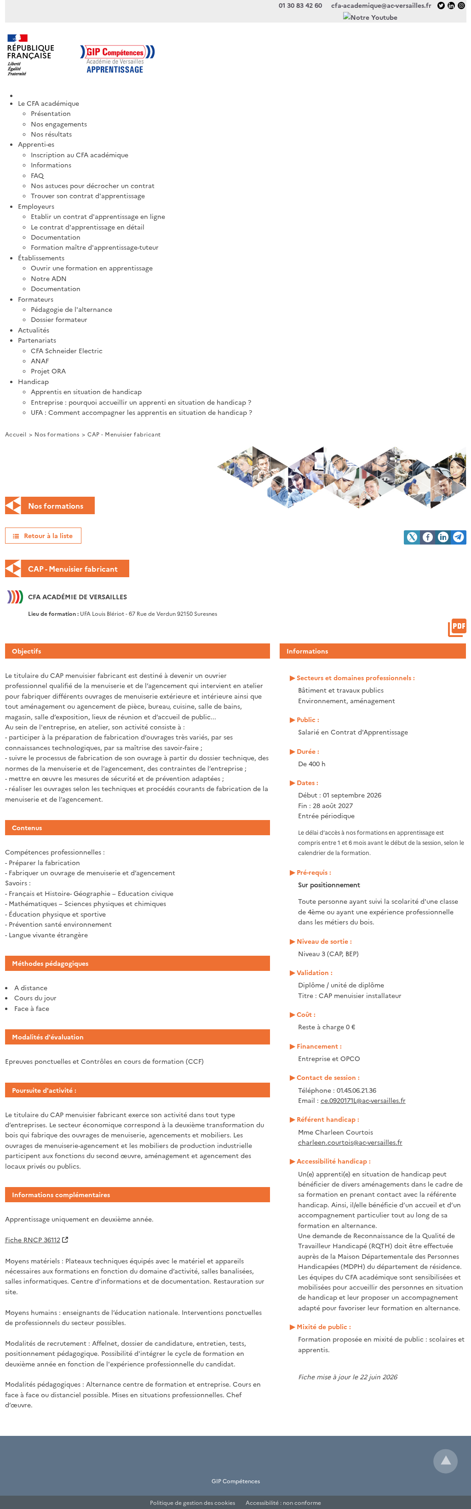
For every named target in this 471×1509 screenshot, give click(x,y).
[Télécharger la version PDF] (457, 628)
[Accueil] (242, 92)
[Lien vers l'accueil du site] (120, 55)
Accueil (16, 434)
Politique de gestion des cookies (192, 1502)
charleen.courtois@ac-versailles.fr (350, 1142)
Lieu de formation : (54, 613)
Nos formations (56, 434)
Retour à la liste (48, 535)
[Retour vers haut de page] (445, 1461)
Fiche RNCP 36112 (32, 1239)
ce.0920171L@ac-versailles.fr (363, 1100)
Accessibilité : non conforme (283, 1502)
